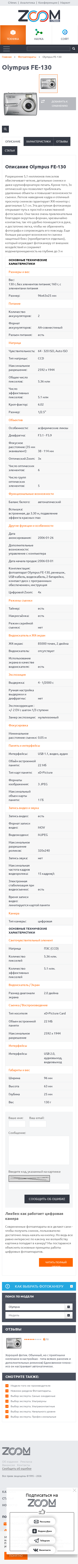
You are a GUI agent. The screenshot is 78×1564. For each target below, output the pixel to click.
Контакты (23, 1465)
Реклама (26, 1461)
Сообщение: (17, 1133)
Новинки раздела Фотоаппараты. (31, 1390)
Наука (39, 38)
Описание (12, 141)
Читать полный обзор (56, 1264)
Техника (13, 38)
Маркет (65, 2)
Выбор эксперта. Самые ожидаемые (33, 1396)
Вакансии (8, 1465)
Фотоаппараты (27, 56)
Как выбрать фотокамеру (39, 1286)
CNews (12, 2)
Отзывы (62, 141)
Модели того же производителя (30, 1385)
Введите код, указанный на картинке (34, 1171)
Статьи (10, 150)
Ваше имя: (15, 1118)
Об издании (10, 1461)
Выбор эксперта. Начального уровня (33, 1411)
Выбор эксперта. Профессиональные (33, 1416)
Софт (65, 38)
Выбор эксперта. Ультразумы (28, 1401)
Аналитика (27, 2)
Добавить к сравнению (60, 103)
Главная (7, 56)
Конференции (47, 2)
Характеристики (38, 141)
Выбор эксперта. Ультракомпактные (33, 1406)
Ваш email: (36, 1118)
